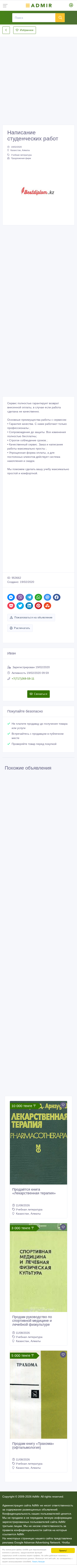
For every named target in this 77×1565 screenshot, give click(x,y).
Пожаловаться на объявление (33, 617)
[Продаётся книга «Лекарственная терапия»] (38, 1143)
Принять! (63, 1550)
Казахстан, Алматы (20, 150)
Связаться (40, 693)
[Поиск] (60, 17)
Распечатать (22, 628)
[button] (12, 191)
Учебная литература (21, 155)
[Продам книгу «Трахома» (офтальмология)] (38, 1395)
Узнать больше (38, 1561)
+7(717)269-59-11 (23, 678)
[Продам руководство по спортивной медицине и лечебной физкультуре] (38, 1267)
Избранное (26, 30)
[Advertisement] (38, 77)
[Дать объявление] (71, 5)
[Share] (11, 597)
